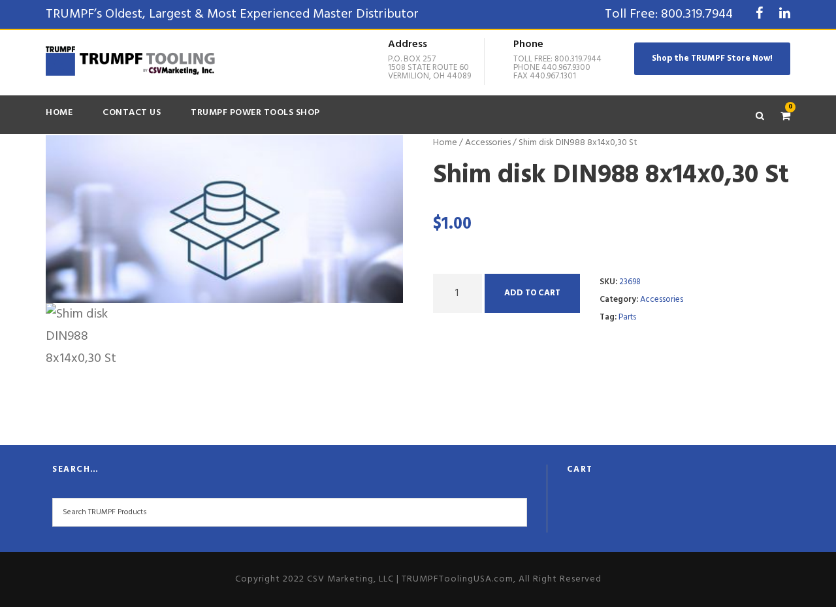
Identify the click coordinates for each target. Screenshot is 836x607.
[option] (225, 219)
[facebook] (759, 14)
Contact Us (132, 112)
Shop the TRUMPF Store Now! (712, 58)
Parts (627, 317)
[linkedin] (784, 14)
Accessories (488, 142)
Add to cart (532, 293)
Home (59, 112)
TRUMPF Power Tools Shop (255, 112)
